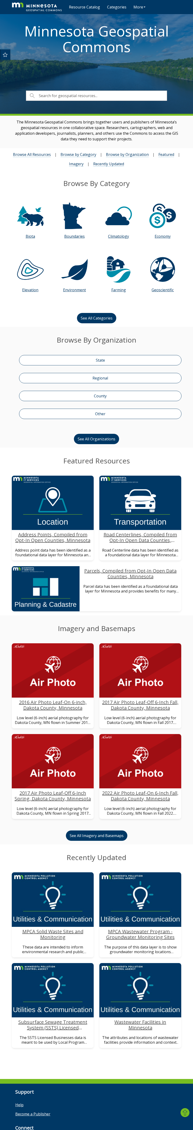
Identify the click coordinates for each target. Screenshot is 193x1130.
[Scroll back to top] (185, 1112)
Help (19, 1104)
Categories (116, 7)
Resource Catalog (84, 7)
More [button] (138, 7)
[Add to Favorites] (5, 54)
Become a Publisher (32, 1114)
